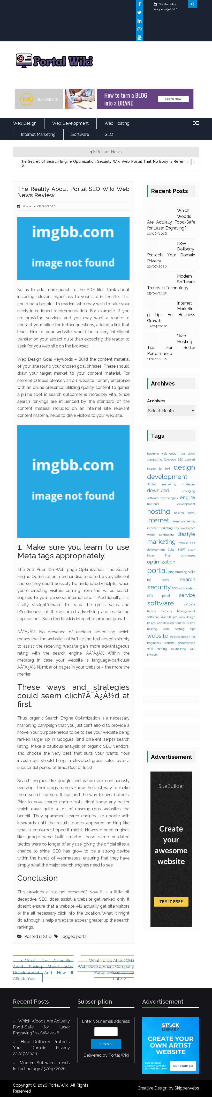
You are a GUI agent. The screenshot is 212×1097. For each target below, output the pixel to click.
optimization (161, 562)
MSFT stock (186, 549)
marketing (161, 541)
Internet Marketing (38, 134)
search (187, 579)
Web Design (24, 123)
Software (80, 134)
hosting (158, 511)
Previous (187, 162)
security (159, 587)
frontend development (171, 504)
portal (82, 936)
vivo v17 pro (169, 617)
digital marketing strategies (171, 484)
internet (158, 520)
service (187, 595)
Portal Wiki (119, 1055)
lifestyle (186, 534)
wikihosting (178, 648)
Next (193, 162)
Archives (156, 400)
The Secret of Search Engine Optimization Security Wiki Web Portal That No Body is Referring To (105, 163)
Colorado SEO (173, 459)
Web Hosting (117, 123)
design (184, 467)
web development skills (172, 623)
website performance (179, 642)
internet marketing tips (163, 528)
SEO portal (158, 596)
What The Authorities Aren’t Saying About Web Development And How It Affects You (43, 969)
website (157, 635)
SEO (109, 134)
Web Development (70, 123)
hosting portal (184, 512)
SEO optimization (183, 588)
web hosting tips (179, 629)
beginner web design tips (166, 453)
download (158, 490)
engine (187, 497)
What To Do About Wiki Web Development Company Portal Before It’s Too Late (106, 969)
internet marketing (182, 521)
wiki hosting (157, 649)
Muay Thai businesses (171, 555)
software (160, 603)
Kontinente (166, 534)
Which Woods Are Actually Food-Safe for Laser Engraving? (41, 1027)
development (167, 476)
